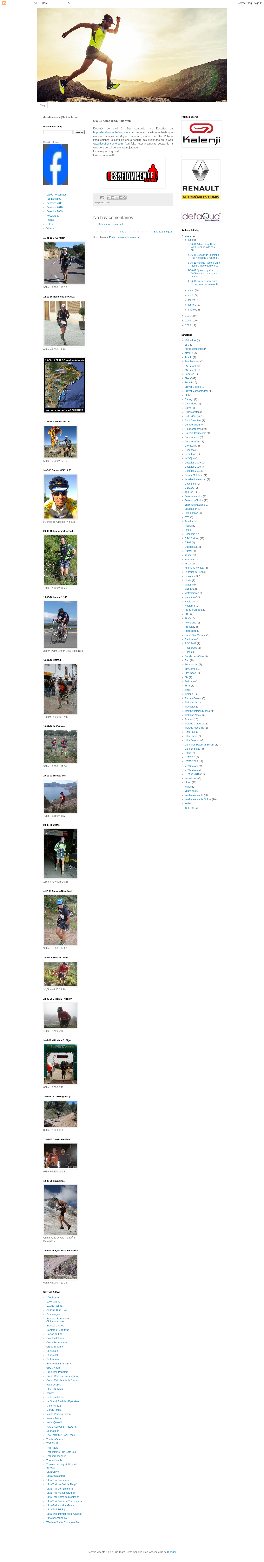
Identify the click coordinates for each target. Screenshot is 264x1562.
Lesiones (190, 576)
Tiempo (189, 694)
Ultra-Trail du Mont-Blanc (60, 1505)
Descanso (190, 483)
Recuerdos (191, 647)
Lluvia (188, 580)
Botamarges (53, 1314)
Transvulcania (54, 1460)
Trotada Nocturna (194, 727)
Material (189, 584)
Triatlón (189, 719)
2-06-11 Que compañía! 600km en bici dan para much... (202, 273)
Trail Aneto (52, 1447)
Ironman (189, 559)
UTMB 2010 (191, 765)
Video (188, 782)
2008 (188, 325)
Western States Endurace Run (63, 1522)
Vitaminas (190, 790)
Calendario (191, 403)
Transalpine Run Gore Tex (61, 1452)
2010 (188, 315)
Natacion (190, 597)
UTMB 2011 (191, 769)
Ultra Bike (190, 732)
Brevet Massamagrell (196, 391)
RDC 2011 (190, 643)
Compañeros (192, 437)
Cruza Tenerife (54, 1346)
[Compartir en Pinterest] (125, 198)
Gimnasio (190, 534)
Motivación (191, 593)
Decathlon (190, 454)
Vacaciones (191, 778)
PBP (187, 614)
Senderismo (191, 664)
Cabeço (189, 399)
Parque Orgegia (194, 609)
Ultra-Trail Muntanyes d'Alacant (63, 1513)
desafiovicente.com (195, 479)
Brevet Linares (193, 386)
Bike (187, 378)
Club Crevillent (193, 420)
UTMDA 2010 (192, 774)
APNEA (189, 353)
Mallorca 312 (53, 1405)
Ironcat (50, 1393)
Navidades (191, 601)
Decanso (190, 450)
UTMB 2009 (191, 761)
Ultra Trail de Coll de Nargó (61, 1484)
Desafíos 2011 (54, 203)
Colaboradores (193, 429)
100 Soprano (53, 1297)
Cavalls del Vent (55, 1338)
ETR (187, 517)
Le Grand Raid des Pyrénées (62, 1401)
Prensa (50, 219)
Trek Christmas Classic (197, 711)
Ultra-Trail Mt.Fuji (56, 1509)
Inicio (123, 231)
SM (186, 677)
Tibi (187, 690)
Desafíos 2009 (54, 211)
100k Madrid (53, 1301)
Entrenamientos (193, 496)
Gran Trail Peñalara (57, 1372)
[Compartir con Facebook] (121, 198)
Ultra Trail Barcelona (58, 1480)
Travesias (190, 706)
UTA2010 (190, 757)
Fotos (49, 224)
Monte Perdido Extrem (58, 1414)
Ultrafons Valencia (56, 1518)
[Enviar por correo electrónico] (109, 198)
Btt (186, 395)
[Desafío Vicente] (55, 184)
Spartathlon (52, 1430)
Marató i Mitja (53, 1409)
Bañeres (189, 374)
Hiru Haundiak (54, 1388)
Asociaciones (192, 361)
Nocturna (190, 605)
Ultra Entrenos (193, 740)
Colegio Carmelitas (195, 433)
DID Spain (52, 1351)
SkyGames (191, 668)
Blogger (171, 1552)
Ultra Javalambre (56, 1475)
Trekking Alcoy (193, 715)
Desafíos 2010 (54, 207)
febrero (192, 304)
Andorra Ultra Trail (56, 1310)
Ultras (188, 753)
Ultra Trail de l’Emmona (59, 1488)
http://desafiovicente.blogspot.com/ (114, 132)
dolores (189, 492)
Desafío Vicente (51, 142)
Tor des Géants (54, 1439)
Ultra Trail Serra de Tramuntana (64, 1501)
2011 (188, 235)
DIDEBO (189, 487)
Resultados (52, 215)
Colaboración (192, 424)
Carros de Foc (54, 1334)
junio (191, 239)
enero (191, 309)
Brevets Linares (55, 1325)
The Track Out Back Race (60, 1435)
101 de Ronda (54, 1305)
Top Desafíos (53, 198)
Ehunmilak (52, 1355)
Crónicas (190, 445)
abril (191, 295)
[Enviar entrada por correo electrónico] (102, 197)
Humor (188, 551)
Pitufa (188, 618)
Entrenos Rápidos (195, 504)
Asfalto (188, 357)
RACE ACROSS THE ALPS (61, 1426)
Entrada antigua (163, 231)
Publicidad (191, 630)
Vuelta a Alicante (194, 795)
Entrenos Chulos (194, 500)
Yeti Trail (189, 807)
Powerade (190, 622)
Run (187, 660)
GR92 (188, 542)
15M (187, 344)
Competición (192, 441)
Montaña (189, 588)
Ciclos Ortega (192, 416)
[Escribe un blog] (113, 198)
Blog (42, 105)
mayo (191, 290)
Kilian (188, 563)
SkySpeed (190, 673)
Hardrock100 (53, 1384)
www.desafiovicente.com (108, 143)
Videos (50, 228)
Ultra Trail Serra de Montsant (62, 1497)
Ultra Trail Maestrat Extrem (61, 1492)
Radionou (190, 639)
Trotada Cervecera (195, 723)
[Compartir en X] (117, 198)
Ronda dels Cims (194, 656)
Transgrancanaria (56, 1456)
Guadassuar (191, 546)
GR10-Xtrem (53, 1367)
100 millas (190, 340)
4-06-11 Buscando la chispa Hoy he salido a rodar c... (203, 256)
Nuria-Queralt (54, 1422)
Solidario (190, 681)
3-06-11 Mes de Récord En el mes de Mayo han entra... (204, 264)
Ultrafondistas (192, 748)
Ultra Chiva (52, 1471)
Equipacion (191, 508)
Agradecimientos (194, 348)
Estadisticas (191, 513)
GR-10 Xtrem (192, 538)
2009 (188, 320)
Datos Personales (56, 194)
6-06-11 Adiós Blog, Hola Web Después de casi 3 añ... (202, 247)
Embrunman (53, 1359)
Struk (187, 685)
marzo (192, 300)
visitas (188, 786)
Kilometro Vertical (194, 567)
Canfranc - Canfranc (57, 1330)
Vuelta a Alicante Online (198, 799)
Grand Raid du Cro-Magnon (62, 1376)
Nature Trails (53, 1418)
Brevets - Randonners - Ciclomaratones (59, 1320)
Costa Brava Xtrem (56, 1342)
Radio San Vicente (195, 635)
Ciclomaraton (192, 412)
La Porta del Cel (55, 1397)
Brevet (188, 382)
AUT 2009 (190, 365)
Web (107, 202)
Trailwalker (191, 702)
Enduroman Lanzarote (59, 1363)
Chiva (188, 407)
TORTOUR (52, 1443)
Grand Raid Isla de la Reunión (63, 1380)
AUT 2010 (190, 370)
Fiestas (189, 525)
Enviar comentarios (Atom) (124, 237)
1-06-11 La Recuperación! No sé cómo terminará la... (204, 283)
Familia (189, 521)
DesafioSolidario (194, 475)
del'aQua (190, 458)
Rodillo (189, 652)
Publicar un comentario (111, 224)
